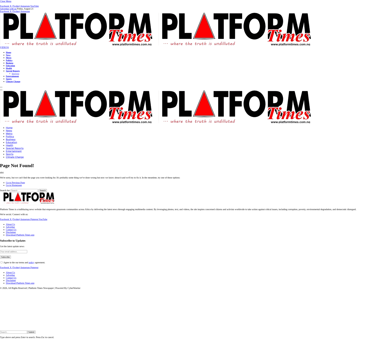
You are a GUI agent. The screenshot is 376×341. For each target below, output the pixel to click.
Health (9, 68)
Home (8, 52)
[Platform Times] (158, 44)
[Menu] (1, 87)
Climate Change (13, 81)
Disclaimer (11, 232)
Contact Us (11, 229)
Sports (9, 79)
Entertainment (12, 76)
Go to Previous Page (15, 182)
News (8, 55)
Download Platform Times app (20, 235)
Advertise (10, 227)
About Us (10, 224)
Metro (8, 58)
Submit (31, 332)
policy (31, 262)
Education (10, 65)
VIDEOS (4, 47)
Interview (15, 74)
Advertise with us (8, 8)
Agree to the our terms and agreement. (24, 262)
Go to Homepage (14, 185)
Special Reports (13, 71)
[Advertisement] (88, 310)
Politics (9, 60)
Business (9, 63)
